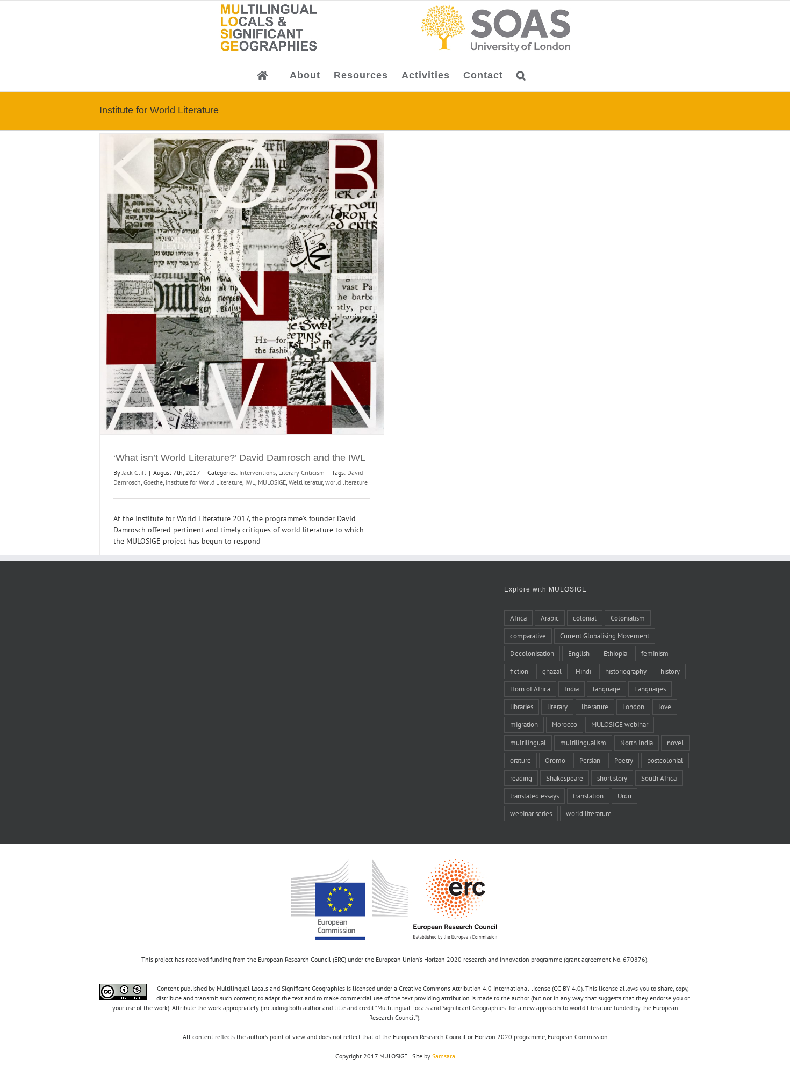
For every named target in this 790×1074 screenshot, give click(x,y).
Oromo (555, 760)
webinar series (531, 813)
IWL (250, 482)
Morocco (564, 724)
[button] (521, 74)
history (670, 671)
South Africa (659, 778)
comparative (528, 635)
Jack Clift (134, 472)
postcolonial (665, 760)
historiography (626, 671)
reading (521, 778)
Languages (650, 688)
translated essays (534, 795)
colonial (585, 618)
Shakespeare (564, 778)
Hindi (583, 671)
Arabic (550, 618)
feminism (655, 653)
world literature (346, 482)
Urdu (624, 795)
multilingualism (583, 742)
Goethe (153, 482)
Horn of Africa (530, 688)
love (664, 706)
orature (520, 760)
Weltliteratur (305, 482)
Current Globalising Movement (604, 635)
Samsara (443, 1056)
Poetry (623, 760)
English (579, 653)
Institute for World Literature (204, 482)
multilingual (528, 742)
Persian (589, 760)
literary (557, 706)
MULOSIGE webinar (619, 724)
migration (524, 724)
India (571, 688)
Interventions (257, 472)
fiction (519, 671)
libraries (521, 706)
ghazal (552, 671)
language (606, 688)
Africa (518, 618)
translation (588, 795)
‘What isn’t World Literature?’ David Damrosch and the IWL (239, 457)
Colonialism (628, 618)
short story (612, 778)
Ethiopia (615, 653)
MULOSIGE (272, 482)
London (633, 706)
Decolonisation (532, 653)
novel (675, 742)
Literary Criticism (301, 472)
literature (594, 706)
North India (636, 742)
